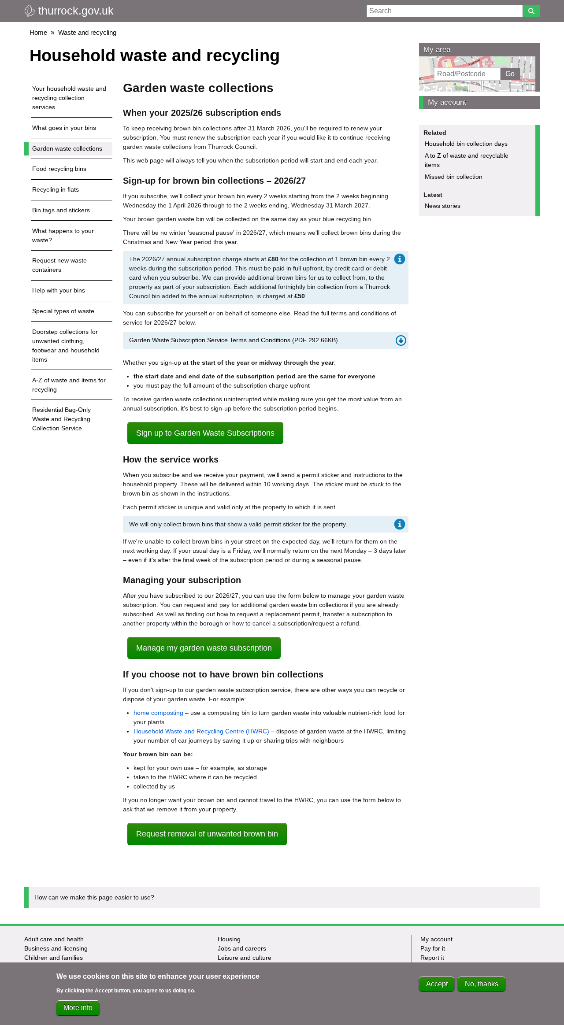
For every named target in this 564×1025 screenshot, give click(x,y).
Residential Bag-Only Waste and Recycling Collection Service (61, 419)
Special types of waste (63, 311)
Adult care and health (54, 939)
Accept (437, 984)
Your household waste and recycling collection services (69, 98)
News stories (442, 205)
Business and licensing (56, 948)
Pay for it (432, 948)
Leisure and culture (244, 957)
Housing (229, 939)
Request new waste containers (59, 265)
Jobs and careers (242, 948)
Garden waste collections (67, 148)
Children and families (53, 957)
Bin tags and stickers (61, 210)
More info (78, 1007)
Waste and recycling (87, 32)
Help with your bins (58, 290)
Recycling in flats (55, 189)
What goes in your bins (64, 127)
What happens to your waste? (63, 235)
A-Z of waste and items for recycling (69, 385)
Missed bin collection (453, 176)
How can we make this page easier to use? (94, 897)
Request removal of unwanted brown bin (207, 833)
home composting (158, 712)
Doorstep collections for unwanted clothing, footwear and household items (66, 345)
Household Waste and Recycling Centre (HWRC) (201, 731)
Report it (432, 957)
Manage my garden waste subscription (204, 648)
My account (447, 102)
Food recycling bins (59, 168)
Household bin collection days (466, 143)
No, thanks (481, 984)
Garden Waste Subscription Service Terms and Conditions (233, 340)
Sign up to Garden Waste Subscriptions (205, 433)
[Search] (531, 11)
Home (38, 32)
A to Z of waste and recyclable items (466, 160)
